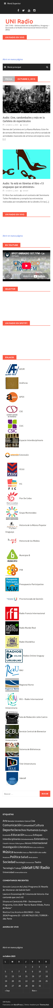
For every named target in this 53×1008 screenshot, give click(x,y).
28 (19, 985)
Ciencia (27, 821)
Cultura (39, 825)
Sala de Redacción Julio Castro (33, 717)
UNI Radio (19, 21)
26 (6, 985)
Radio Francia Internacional (32, 613)
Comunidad (28, 825)
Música (8, 852)
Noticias (26, 852)
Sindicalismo (33, 857)
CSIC (21, 425)
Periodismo (6, 857)
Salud (24, 857)
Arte (5, 820)
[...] (4, 139)
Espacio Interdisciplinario (31, 440)
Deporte (8, 830)
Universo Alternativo (20, 872)
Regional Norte (26, 684)
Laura (5, 894)
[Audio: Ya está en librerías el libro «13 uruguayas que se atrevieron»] (26, 164)
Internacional (39, 843)
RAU (21, 670)
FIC (20, 483)
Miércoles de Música (37, 847)
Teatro (38, 862)
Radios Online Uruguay (33, 655)
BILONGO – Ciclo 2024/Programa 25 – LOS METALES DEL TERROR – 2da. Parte (26, 915)
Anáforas (23, 383)
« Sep (7, 990)
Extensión (24, 454)
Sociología (20, 862)
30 (33, 985)
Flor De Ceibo (25, 498)
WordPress (18, 1004)
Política (15, 857)
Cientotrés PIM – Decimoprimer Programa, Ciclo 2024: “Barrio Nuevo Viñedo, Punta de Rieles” (26, 904)
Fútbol (17, 843)
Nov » (34, 990)
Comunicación (12, 825)
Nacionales (18, 852)
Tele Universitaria (27, 763)
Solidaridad (30, 862)
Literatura (23, 847)
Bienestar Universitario (16, 821)
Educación (17, 835)
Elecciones (28, 835)
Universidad (8, 872)
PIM (21, 569)
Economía (7, 835)
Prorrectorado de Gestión (31, 598)
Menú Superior (14, 3)
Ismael (25, 125)
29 (26, 985)
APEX (21, 396)
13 (13, 976)
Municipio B (24, 555)
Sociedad (9, 862)
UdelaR (22, 778)
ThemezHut (44, 1004)
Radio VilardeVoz (27, 641)
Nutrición (33, 852)
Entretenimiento (27, 839)
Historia (28, 843)
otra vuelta (42, 852)
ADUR (22, 369)
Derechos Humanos (26, 830)
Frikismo (12, 843)
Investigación (10, 847)
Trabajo (17, 868)
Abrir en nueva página (13, 59)
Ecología (43, 830)
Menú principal (14, 67)
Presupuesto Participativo (31, 584)
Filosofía (5, 843)
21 (19, 981)
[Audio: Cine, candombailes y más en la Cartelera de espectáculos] (26, 98)
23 (33, 981)
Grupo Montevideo (27, 512)
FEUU (21, 469)
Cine (33, 820)
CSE (21, 411)
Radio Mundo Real (27, 627)
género (22, 843)
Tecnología (8, 868)
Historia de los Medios (29, 540)
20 (13, 981)
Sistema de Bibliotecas (29, 749)
